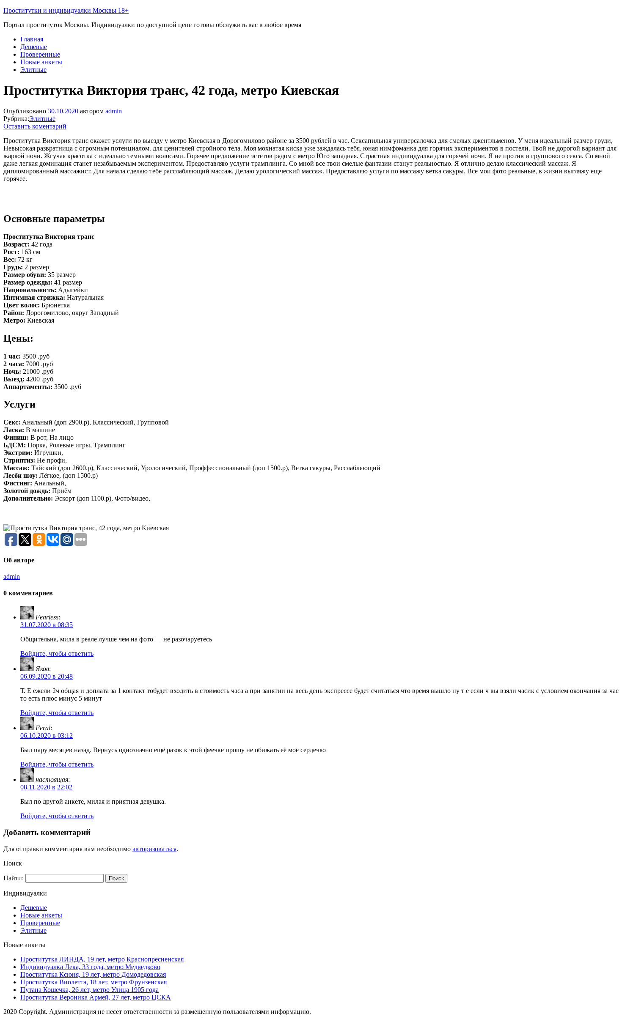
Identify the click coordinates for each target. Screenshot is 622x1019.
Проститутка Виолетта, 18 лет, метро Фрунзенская (93, 982)
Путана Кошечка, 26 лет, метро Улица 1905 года (89, 989)
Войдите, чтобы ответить (57, 653)
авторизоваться (154, 848)
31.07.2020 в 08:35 (46, 624)
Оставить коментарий (34, 126)
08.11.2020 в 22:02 (46, 787)
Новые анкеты (41, 62)
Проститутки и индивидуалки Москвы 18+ (66, 10)
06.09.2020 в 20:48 (46, 676)
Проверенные (40, 54)
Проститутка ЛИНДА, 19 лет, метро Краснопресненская (102, 959)
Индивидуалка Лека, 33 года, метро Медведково (90, 966)
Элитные (33, 69)
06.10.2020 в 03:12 (46, 735)
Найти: (13, 878)
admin (113, 111)
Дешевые (33, 46)
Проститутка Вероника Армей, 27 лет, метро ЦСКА (95, 997)
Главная (31, 39)
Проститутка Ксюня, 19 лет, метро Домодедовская (93, 974)
